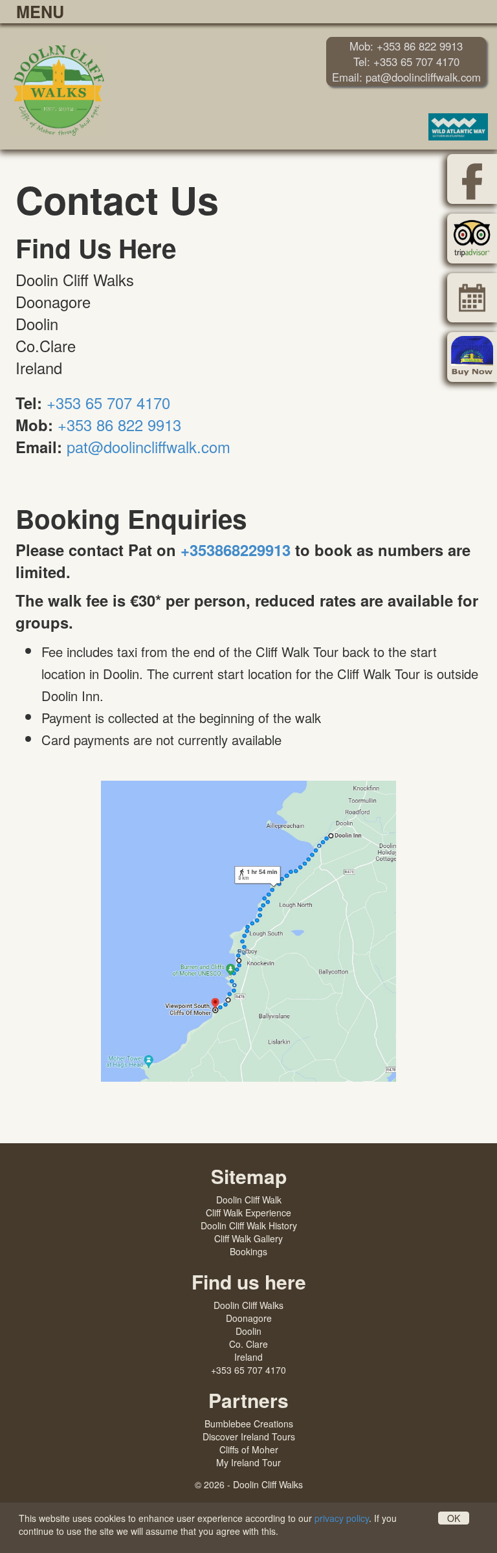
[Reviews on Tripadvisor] (472, 238)
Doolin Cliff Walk (249, 1199)
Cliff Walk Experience (248, 1212)
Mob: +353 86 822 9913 (406, 46)
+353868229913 (236, 550)
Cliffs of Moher (248, 1449)
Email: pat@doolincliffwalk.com (406, 77)
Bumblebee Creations (248, 1423)
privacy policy (342, 1518)
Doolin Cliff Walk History (249, 1225)
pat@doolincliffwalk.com (148, 447)
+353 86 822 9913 (119, 425)
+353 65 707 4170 (108, 403)
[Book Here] (472, 298)
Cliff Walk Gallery (248, 1238)
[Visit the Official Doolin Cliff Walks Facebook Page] (472, 179)
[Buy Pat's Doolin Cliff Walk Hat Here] (472, 357)
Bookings (248, 1251)
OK (453, 1518)
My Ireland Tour (248, 1462)
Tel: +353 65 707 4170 (406, 61)
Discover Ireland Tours (249, 1436)
